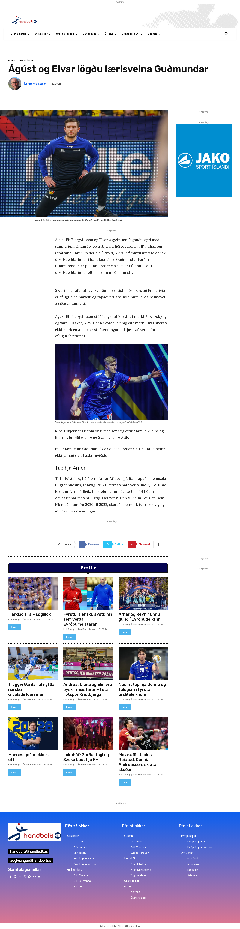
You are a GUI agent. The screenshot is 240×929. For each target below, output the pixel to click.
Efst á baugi (14, 619)
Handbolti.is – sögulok (29, 614)
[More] (159, 544)
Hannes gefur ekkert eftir (28, 757)
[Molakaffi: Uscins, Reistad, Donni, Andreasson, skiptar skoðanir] (143, 733)
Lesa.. (14, 627)
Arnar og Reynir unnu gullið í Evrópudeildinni (139, 617)
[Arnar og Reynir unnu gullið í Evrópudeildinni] (143, 593)
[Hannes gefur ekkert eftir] (33, 733)
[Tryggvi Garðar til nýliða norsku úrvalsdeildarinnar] (33, 663)
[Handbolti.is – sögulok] (33, 593)
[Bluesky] (39, 876)
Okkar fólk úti (26, 60)
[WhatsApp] (29, 876)
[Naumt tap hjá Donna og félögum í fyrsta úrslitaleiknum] (143, 663)
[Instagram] (15, 876)
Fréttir (11, 60)
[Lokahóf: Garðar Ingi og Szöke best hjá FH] (88, 733)
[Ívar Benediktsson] (15, 83)
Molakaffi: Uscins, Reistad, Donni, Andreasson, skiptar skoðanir (138, 762)
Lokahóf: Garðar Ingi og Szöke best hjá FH (86, 757)
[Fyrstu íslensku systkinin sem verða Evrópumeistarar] (88, 593)
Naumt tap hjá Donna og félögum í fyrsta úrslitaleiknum (142, 689)
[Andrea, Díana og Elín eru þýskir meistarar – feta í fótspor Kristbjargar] (88, 663)
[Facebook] (10, 876)
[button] (226, 33)
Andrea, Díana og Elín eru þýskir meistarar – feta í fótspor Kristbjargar (87, 689)
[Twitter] (24, 876)
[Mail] (20, 876)
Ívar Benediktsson (35, 83)
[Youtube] (34, 876)
